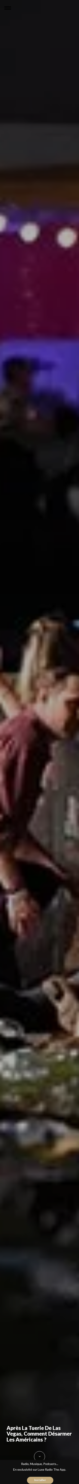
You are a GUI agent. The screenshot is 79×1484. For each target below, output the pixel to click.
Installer (40, 1480)
